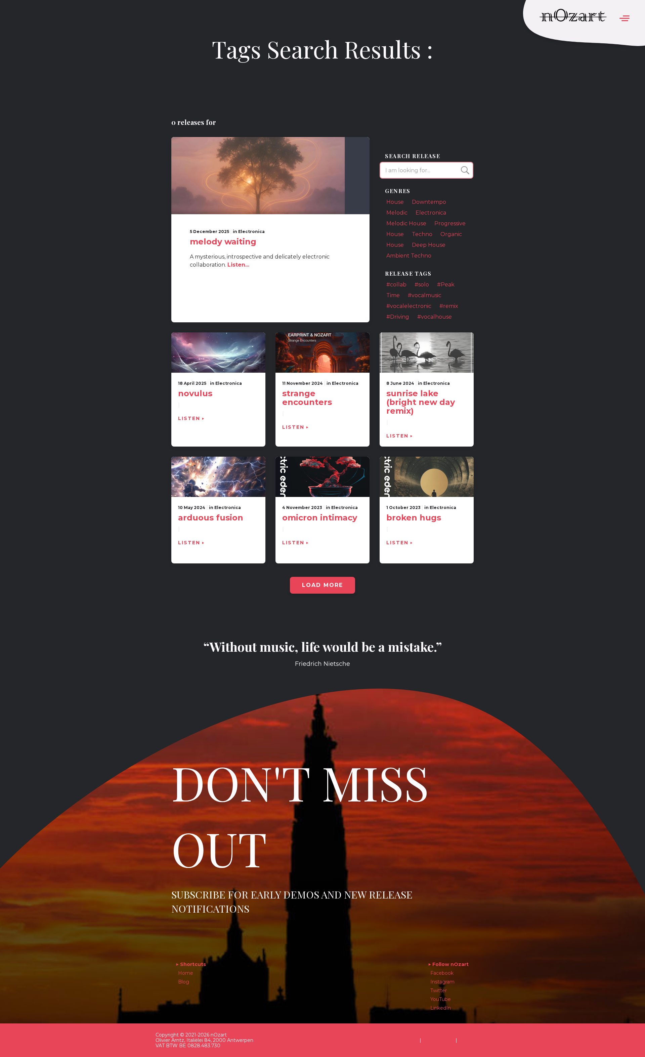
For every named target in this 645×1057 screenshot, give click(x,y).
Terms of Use (474, 1040)
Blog (183, 982)
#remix (448, 306)
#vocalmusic (424, 295)
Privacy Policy (402, 1040)
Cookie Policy (438, 1040)
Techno (422, 234)
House (395, 202)
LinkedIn (440, 1008)
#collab (396, 284)
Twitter (438, 990)
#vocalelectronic (408, 306)
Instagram (442, 982)
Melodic (396, 213)
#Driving (397, 317)
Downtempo (429, 202)
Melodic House (406, 223)
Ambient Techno (408, 255)
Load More (322, 585)
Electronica (431, 213)
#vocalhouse (434, 317)
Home (185, 973)
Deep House (428, 245)
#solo (422, 284)
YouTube (440, 999)
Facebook (442, 973)
